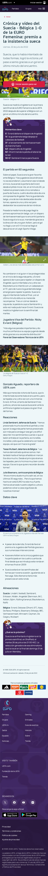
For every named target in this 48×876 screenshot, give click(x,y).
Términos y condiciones (11, 831)
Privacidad (6, 826)
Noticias (5, 741)
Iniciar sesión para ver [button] (26, 84)
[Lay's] (33, 687)
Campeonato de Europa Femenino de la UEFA (5, 8)
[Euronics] (28, 692)
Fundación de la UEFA (10, 771)
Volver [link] (8, 17)
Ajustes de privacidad (11, 839)
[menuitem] (16, 8)
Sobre (27, 735)
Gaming (28, 714)
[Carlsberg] (24, 687)
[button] (40, 8)
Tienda (28, 741)
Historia (28, 730)
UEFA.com (6, 766)
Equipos (5, 735)
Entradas (29, 719)
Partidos (5, 714)
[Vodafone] (19, 692)
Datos (4, 730)
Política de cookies (9, 835)
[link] (15, 8)
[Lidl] (42, 687)
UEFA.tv (5, 725)
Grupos (5, 719)
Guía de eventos (31, 725)
